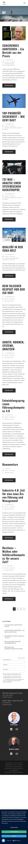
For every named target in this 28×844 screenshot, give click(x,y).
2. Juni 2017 (7, 468)
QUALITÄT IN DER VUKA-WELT (12, 249)
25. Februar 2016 (9, 504)
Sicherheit (5, 129)
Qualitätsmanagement (8, 65)
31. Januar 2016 (9, 565)
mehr (14, 836)
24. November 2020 (9, 193)
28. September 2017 (10, 296)
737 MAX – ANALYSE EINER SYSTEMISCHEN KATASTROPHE (11, 184)
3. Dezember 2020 (9, 124)
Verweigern (14, 827)
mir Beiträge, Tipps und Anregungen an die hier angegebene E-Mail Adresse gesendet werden (13, 681)
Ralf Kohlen (14, 724)
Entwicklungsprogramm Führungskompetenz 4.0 (13, 405)
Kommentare (10, 464)
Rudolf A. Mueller (10, 62)
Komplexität (13, 127)
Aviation (7, 127)
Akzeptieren (14, 831)
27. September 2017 (10, 353)
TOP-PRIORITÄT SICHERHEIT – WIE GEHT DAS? (13, 116)
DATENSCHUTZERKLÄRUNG (13, 768)
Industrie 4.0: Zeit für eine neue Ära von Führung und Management (13, 495)
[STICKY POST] (14, 234)
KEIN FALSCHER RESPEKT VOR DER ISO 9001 (13, 289)
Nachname (5, 669)
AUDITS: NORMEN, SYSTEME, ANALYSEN (13, 345)
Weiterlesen (9, 85)
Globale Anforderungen (12, 258)
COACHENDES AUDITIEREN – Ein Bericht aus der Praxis (13, 50)
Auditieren (8, 63)
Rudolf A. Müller (14, 749)
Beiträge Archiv (9, 301)
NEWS (12, 63)
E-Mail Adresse (7, 659)
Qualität (19, 127)
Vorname (5, 664)
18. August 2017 (9, 414)
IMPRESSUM (18, 766)
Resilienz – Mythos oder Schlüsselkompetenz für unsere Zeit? (13, 555)
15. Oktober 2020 (9, 254)
